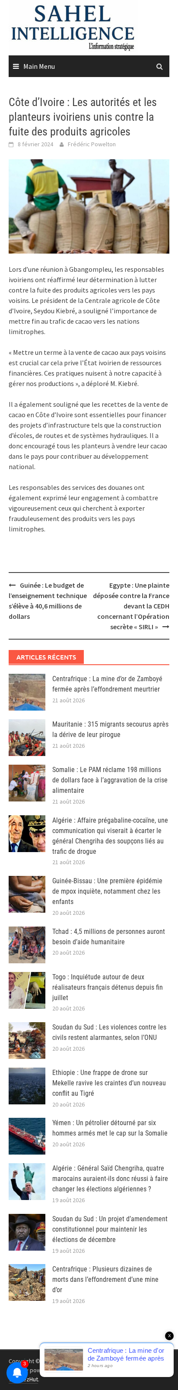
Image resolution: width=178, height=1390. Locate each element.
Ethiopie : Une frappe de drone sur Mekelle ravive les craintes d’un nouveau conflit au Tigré (109, 1082)
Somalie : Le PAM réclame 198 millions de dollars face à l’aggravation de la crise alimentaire (110, 780)
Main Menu (39, 66)
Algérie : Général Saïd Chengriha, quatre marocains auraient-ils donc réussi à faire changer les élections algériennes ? (110, 1178)
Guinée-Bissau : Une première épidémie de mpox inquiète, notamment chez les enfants (107, 891)
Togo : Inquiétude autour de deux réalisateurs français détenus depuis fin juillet (107, 987)
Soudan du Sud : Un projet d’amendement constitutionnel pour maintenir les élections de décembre (110, 1229)
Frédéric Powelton (92, 144)
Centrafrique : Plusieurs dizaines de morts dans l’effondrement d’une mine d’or (105, 1279)
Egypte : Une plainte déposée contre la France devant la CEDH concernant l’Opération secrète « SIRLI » (131, 606)
